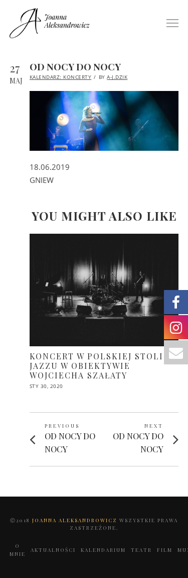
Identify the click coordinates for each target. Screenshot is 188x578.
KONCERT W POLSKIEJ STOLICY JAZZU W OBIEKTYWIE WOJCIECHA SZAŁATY (102, 365)
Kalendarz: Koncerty (61, 76)
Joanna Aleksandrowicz (75, 520)
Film (164, 549)
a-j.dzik (117, 76)
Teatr (141, 549)
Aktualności (53, 549)
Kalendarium (103, 549)
